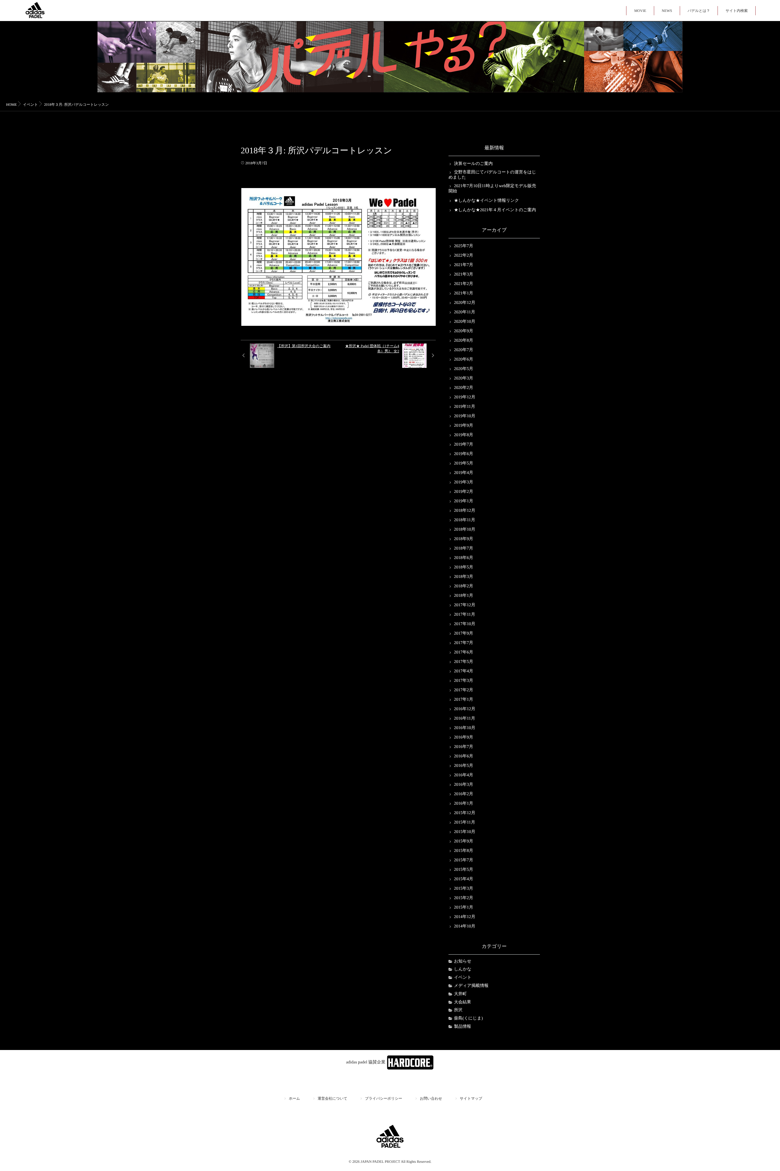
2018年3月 (463, 577)
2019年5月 (463, 463)
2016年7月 (463, 747)
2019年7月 (463, 444)
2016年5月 (463, 765)
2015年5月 (463, 869)
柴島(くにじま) (468, 1018)
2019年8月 (463, 435)
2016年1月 (463, 803)
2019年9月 (463, 425)
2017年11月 (464, 614)
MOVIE (640, 11)
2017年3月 (463, 680)
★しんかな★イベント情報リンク (486, 200)
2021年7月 (463, 265)
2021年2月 (463, 284)
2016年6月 (463, 756)
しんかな (462, 969)
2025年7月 (463, 246)
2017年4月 (463, 671)
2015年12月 (464, 813)
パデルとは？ (699, 11)
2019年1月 (463, 501)
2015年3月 (463, 888)
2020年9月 (463, 331)
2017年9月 (463, 633)
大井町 (460, 994)
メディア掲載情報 (471, 986)
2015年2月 (463, 898)
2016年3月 (463, 784)
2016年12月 (464, 709)
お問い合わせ (431, 1098)
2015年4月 (463, 879)
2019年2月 (463, 491)
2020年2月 (463, 388)
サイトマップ (471, 1098)
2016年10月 (464, 728)
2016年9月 (463, 737)
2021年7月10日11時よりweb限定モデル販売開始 (492, 189)
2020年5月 (463, 369)
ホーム (294, 1098)
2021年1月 (463, 293)
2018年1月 (463, 595)
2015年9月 (463, 841)
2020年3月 (463, 378)
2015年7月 (463, 860)
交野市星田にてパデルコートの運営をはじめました (492, 175)
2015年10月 (464, 832)
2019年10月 (464, 416)
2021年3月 (463, 274)
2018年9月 (463, 539)
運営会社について (332, 1098)
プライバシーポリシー (383, 1098)
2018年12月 (464, 510)
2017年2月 (463, 690)
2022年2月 (463, 255)
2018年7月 (463, 548)
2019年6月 (463, 454)
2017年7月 (463, 643)
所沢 (458, 1010)
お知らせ (462, 961)
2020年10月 (464, 321)
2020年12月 (464, 303)
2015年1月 (463, 907)
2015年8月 (463, 851)
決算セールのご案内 (473, 164)
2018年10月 (464, 529)
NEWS (667, 11)
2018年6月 (463, 558)
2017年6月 (463, 652)
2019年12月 (464, 397)
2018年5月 (463, 567)
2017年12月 (464, 605)
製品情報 (462, 1026)
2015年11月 (464, 822)
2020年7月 (463, 350)
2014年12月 (464, 917)
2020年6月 (463, 359)
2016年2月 (463, 794)
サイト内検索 (736, 11)
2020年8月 (463, 340)
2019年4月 (463, 473)
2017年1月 (463, 699)
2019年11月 (464, 406)
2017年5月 (463, 662)
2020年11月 (464, 312)
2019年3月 (463, 482)
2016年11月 (464, 718)
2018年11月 (464, 520)
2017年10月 (464, 624)
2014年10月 (464, 926)
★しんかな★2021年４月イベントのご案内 (495, 210)
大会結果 (462, 1002)
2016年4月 (463, 775)
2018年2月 (463, 586)
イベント (462, 977)
